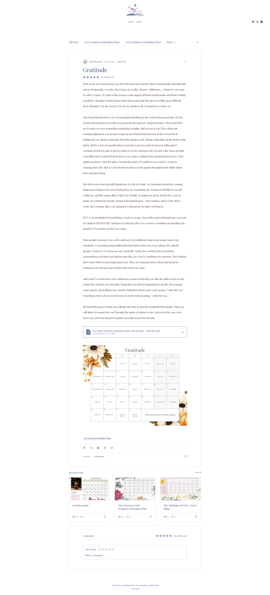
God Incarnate (80, 505)
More (169, 42)
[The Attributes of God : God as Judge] (180, 488)
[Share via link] (105, 447)
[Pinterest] (261, 21)
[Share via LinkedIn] (98, 447)
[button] (197, 42)
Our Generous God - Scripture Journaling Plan (132, 507)
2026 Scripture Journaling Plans (102, 42)
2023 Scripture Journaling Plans (97, 438)
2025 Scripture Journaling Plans (143, 42)
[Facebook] (257, 21)
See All (198, 472)
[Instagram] (253, 21)
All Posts (73, 42)
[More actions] (185, 61)
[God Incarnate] (89, 488)
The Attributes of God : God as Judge (180, 507)
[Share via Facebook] (84, 447)
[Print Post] (112, 447)
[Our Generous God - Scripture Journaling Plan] (135, 488)
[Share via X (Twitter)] (91, 447)
